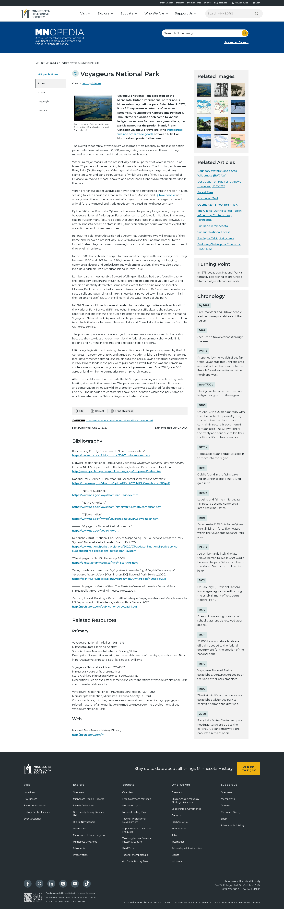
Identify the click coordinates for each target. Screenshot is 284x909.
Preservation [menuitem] (80, 854)
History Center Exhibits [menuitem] (37, 812)
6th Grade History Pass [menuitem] (135, 861)
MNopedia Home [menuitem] (48, 74)
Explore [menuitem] (78, 784)
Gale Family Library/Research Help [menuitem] (89, 814)
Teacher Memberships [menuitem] (135, 854)
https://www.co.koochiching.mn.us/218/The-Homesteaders (111, 455)
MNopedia (52, 63)
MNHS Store (167, 2)
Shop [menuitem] (224, 818)
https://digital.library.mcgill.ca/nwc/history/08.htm (105, 562)
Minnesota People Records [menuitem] (88, 798)
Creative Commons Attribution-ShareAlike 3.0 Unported (119, 420)
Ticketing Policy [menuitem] (203, 902)
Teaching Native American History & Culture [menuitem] (137, 840)
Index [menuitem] (41, 83)
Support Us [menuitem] (229, 784)
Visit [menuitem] (27, 784)
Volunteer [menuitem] (177, 861)
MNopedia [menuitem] (79, 848)
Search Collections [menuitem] (83, 805)
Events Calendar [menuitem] (33, 818)
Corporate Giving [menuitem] (230, 812)
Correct (99, 411)
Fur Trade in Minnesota (212, 226)
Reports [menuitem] (176, 815)
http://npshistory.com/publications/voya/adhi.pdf (104, 606)
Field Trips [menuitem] (128, 848)
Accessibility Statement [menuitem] (249, 902)
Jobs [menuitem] (174, 835)
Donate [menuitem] (225, 805)
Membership (194, 2)
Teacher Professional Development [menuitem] (134, 820)
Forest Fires (205, 192)
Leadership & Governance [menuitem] (186, 808)
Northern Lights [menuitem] (131, 805)
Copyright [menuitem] (44, 101)
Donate (180, 2)
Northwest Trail (207, 198)
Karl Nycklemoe (92, 83)
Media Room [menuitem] (179, 828)
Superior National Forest (213, 232)
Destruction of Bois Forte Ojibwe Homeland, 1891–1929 (219, 184)
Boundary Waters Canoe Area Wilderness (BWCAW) (217, 173)
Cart (257, 2)
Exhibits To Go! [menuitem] (180, 822)
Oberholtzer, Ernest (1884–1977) (218, 204)
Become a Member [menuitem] (35, 805)
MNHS (39, 63)
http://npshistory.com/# (88, 734)
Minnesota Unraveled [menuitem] (85, 841)
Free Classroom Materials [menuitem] (136, 798)
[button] (85, 13)
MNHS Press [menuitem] (80, 828)
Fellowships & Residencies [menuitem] (186, 848)
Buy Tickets (220, 2)
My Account (241, 2)
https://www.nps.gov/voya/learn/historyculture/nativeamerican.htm (117, 507)
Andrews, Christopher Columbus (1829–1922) (219, 246)
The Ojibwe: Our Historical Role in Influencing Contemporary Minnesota (219, 215)
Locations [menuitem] (29, 792)
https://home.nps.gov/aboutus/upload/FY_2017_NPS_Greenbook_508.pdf (121, 483)
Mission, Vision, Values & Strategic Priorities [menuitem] (185, 800)
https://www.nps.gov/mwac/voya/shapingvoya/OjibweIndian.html (115, 518)
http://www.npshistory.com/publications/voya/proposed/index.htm (116, 471)
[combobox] (205, 33)
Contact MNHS (251, 889)
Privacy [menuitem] (168, 902)
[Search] (257, 13)
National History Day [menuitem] (134, 812)
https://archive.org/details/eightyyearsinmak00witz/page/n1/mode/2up (119, 578)
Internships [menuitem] (178, 841)
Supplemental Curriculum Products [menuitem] (137, 830)
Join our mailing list (249, 768)
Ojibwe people (165, 195)
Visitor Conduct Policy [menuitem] (225, 902)
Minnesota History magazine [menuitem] (89, 835)
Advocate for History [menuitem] (233, 825)
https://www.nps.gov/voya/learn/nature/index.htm (105, 495)
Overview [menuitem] (78, 792)
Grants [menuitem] (175, 854)
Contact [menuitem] (42, 110)
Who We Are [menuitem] (181, 784)
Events (208, 2)
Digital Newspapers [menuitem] (84, 822)
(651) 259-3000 (230, 889)
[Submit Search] (245, 33)
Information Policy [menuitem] (183, 902)
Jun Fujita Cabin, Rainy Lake (215, 238)
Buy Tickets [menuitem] (30, 798)
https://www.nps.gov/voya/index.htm (96, 530)
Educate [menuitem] (128, 784)
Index (64, 63)
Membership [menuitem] (228, 798)
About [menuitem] (41, 92)
